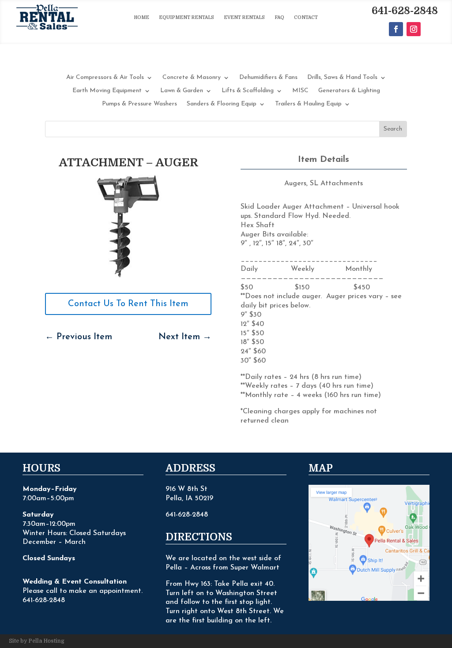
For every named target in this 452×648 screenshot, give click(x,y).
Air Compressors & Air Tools (105, 78)
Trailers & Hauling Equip (308, 104)
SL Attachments (336, 183)
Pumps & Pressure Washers (139, 104)
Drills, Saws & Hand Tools (342, 78)
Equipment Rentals (186, 17)
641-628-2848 (405, 11)
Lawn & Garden (181, 91)
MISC (300, 91)
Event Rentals (244, 17)
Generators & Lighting (349, 91)
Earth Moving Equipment (107, 91)
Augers (295, 183)
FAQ (279, 17)
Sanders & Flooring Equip (221, 104)
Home (141, 17)
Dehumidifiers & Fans (268, 78)
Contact (306, 17)
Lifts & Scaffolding (248, 91)
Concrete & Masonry (191, 78)
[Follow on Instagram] (414, 29)
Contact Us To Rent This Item (128, 304)
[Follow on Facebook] (396, 29)
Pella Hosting (46, 641)
